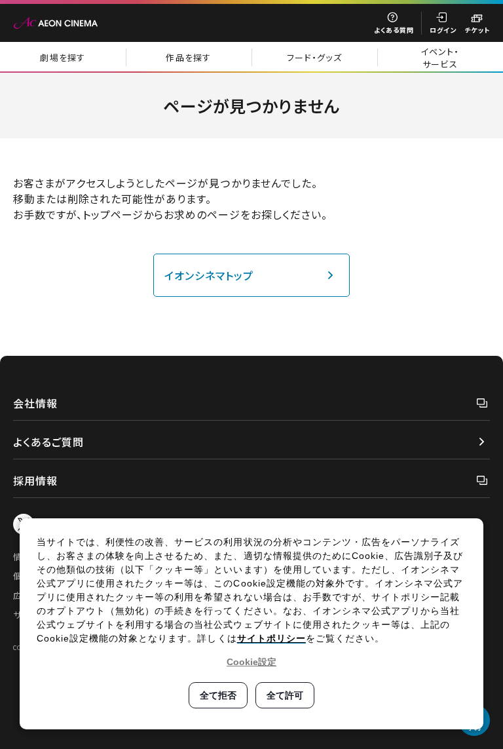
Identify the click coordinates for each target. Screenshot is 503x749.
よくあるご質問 (48, 442)
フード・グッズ (314, 57)
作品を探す (189, 57)
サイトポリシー (271, 638)
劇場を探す (63, 57)
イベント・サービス (440, 57)
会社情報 (35, 403)
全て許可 (285, 695)
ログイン (443, 30)
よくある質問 (394, 30)
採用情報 (35, 480)
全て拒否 (218, 695)
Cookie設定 (251, 662)
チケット (477, 30)
